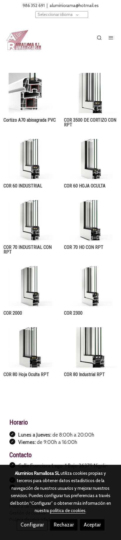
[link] (23, 37)
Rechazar (64, 525)
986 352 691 (34, 5)
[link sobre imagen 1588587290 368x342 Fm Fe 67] (30, 286)
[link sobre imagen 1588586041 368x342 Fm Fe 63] (30, 159)
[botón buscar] (99, 37)
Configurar (32, 525)
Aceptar (92, 525)
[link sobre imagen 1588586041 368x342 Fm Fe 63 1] (30, 220)
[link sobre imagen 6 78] (90, 347)
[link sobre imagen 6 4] (90, 93)
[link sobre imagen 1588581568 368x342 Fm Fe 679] (90, 220)
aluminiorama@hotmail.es (74, 5)
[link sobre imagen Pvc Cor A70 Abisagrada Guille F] (30, 93)
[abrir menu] (111, 37)
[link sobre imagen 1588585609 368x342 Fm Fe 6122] (30, 347)
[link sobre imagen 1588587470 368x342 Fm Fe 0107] (90, 286)
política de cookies (67, 510)
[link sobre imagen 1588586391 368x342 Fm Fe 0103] (90, 159)
